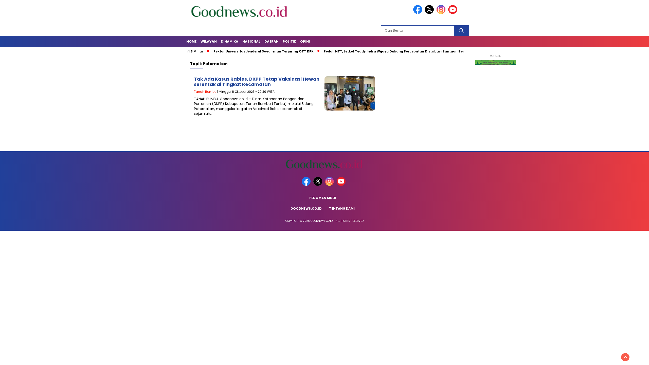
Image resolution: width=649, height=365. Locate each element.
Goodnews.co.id (306, 208)
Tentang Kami (342, 208)
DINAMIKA (229, 41)
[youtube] (453, 13)
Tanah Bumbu (205, 91)
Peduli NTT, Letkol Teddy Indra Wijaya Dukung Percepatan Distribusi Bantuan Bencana (384, 51)
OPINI (305, 41)
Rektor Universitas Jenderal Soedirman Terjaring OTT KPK (249, 51)
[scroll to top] (625, 357)
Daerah (271, 41)
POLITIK (289, 41)
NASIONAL (251, 41)
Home (191, 41)
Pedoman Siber (322, 198)
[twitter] (430, 13)
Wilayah (209, 41)
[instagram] (442, 13)
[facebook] (418, 13)
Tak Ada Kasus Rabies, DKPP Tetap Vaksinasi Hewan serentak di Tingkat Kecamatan (256, 82)
